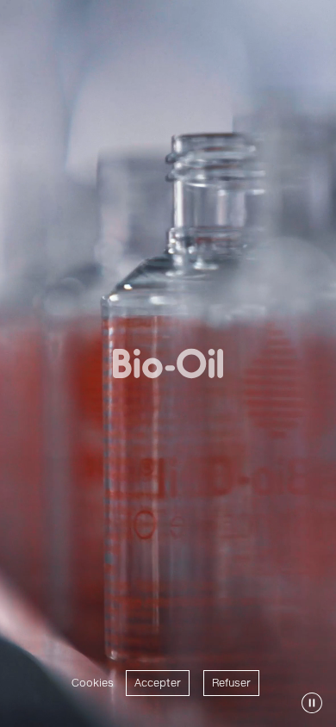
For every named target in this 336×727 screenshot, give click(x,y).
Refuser (231, 682)
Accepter (157, 682)
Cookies (93, 682)
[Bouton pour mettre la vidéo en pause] (312, 703)
